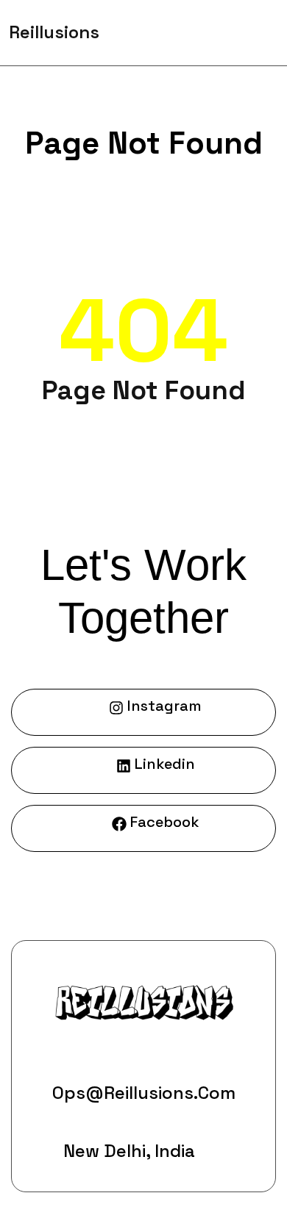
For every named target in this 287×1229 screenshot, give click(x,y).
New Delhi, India (129, 1150)
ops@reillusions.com (143, 1092)
